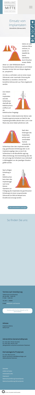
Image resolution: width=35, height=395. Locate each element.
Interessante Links (8, 373)
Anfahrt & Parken (7, 371)
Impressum (6, 376)
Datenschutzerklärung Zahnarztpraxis (13, 381)
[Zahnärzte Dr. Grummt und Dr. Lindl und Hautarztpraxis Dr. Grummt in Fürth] (17, 7)
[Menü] (29, 7)
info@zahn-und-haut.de (13, 303)
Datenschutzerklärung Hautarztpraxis (13, 378)
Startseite (5, 368)
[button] (3, 391)
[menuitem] (29, 7)
